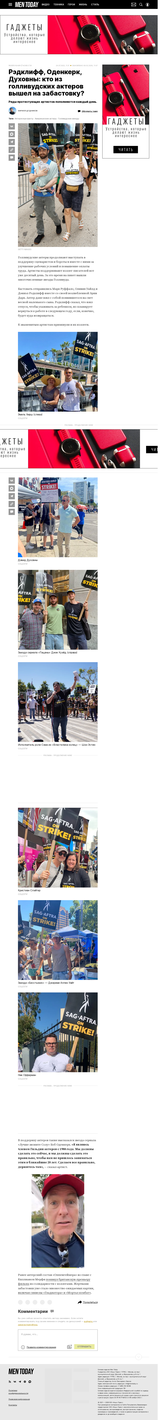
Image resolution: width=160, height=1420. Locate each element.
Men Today (27, 4)
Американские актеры (46, 118)
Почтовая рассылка (133, 4)
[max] (30, 1381)
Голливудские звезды (68, 118)
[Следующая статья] (79, 1357)
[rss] (10, 1381)
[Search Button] (141, 4)
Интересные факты (24, 118)
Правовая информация (19, 1399)
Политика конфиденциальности (18, 1391)
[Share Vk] (12, 126)
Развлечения (15, 65)
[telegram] (20, 1381)
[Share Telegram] (12, 142)
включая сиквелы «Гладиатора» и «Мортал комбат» (54, 1293)
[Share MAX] (12, 134)
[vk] (15, 1381)
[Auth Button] (147, 4)
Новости (27, 65)
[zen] (25, 1381)
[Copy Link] (12, 150)
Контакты (13, 1405)
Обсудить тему (90, 111)
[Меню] (10, 4)
